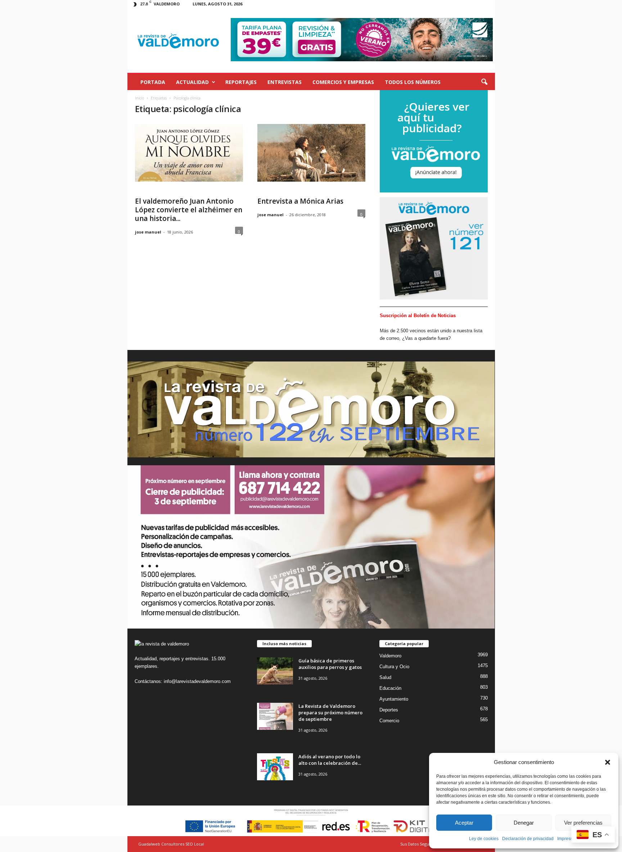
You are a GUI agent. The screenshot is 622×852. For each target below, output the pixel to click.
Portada (152, 82)
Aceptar (464, 823)
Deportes (388, 710)
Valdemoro (390, 655)
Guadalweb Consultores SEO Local (171, 844)
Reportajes (241, 82)
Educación (390, 688)
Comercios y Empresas (343, 82)
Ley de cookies (484, 838)
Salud (385, 677)
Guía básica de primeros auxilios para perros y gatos (330, 663)
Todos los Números (413, 82)
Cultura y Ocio (394, 666)
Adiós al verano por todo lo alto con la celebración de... (329, 759)
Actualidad (192, 82)
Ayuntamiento (393, 699)
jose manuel (148, 232)
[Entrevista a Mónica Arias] (311, 153)
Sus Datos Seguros (417, 844)
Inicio (139, 98)
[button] (607, 762)
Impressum (568, 838)
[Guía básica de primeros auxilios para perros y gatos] (275, 671)
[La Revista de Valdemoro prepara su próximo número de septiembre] (275, 716)
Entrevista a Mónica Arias (300, 201)
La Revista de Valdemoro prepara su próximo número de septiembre (330, 712)
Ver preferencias (583, 823)
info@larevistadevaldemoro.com (197, 681)
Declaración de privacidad (528, 838)
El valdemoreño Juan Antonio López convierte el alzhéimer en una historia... (188, 209)
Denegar (524, 823)
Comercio (389, 720)
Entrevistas (284, 82)
